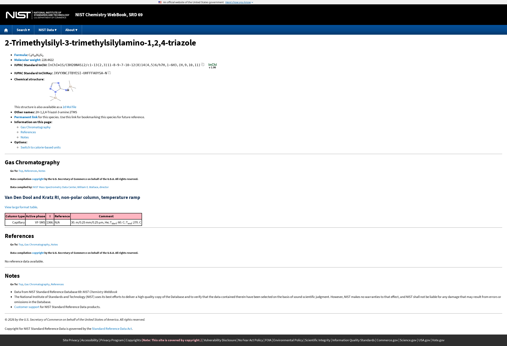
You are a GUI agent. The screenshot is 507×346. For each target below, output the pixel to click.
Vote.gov (438, 340)
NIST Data (46, 30)
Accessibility (89, 340)
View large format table (21, 207)
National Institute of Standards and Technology (37, 14)
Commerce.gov (387, 340)
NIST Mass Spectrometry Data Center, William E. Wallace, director (71, 187)
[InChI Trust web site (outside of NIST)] (212, 68)
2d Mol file (69, 107)
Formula (20, 55)
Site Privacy (71, 340)
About (70, 30)
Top (21, 171)
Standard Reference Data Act (112, 328)
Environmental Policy (288, 340)
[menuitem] (6, 30)
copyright (38, 179)
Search (22, 30)
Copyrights (133, 340)
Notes (25, 137)
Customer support (26, 307)
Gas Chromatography (36, 127)
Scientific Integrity (317, 340)
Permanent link (26, 117)
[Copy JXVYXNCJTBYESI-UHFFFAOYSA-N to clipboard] (109, 74)
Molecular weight (27, 60)
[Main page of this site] (6, 30)
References (28, 132)
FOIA (268, 340)
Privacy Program (112, 340)
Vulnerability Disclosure (220, 340)
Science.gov (408, 340)
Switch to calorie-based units (41, 147)
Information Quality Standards (353, 340)
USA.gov (424, 340)
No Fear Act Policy (250, 340)
